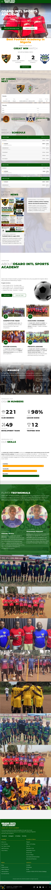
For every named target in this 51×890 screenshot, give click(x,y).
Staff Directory (5, 848)
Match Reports (5, 869)
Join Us (28, 846)
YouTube (24, 836)
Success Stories (5, 873)
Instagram (10, 836)
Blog (2, 865)
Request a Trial (30, 848)
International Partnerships (32, 856)
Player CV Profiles (30, 844)
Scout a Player (30, 854)
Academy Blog (13, 234)
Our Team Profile (5, 846)
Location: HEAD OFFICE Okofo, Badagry (36, 871)
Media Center (4, 867)
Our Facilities (4, 844)
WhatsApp (29, 867)
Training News (4, 871)
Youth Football (40, 199)
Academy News (5, 234)
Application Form (30, 850)
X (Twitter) (17, 836)
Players (28, 842)
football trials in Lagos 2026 (11, 236)
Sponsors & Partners (31, 859)
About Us (3, 842)
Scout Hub (29, 852)
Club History (4, 850)
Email (27, 869)
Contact (28, 865)
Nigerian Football (32, 199)
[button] (2, 26)
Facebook (4, 836)
